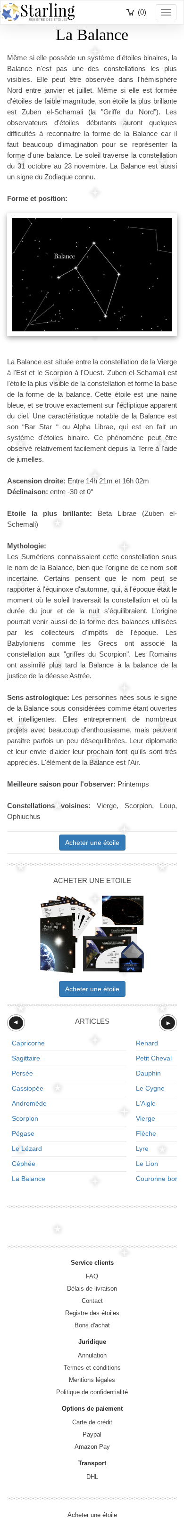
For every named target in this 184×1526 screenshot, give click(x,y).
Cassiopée (27, 1088)
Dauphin (148, 1073)
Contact (92, 1300)
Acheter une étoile (92, 842)
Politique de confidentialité (92, 1392)
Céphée (23, 1163)
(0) (142, 12)
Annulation (92, 1355)
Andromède (29, 1103)
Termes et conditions (92, 1367)
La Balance (28, 1178)
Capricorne (28, 1043)
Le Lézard (27, 1148)
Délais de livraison (92, 1288)
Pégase (23, 1133)
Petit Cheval (154, 1058)
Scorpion (25, 1118)
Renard (147, 1043)
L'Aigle (146, 1103)
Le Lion (147, 1163)
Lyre (142, 1148)
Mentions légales (92, 1379)
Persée (22, 1073)
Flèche (146, 1133)
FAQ (92, 1276)
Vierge (145, 1118)
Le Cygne (150, 1088)
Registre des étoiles (92, 1313)
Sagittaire (26, 1058)
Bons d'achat (92, 1325)
